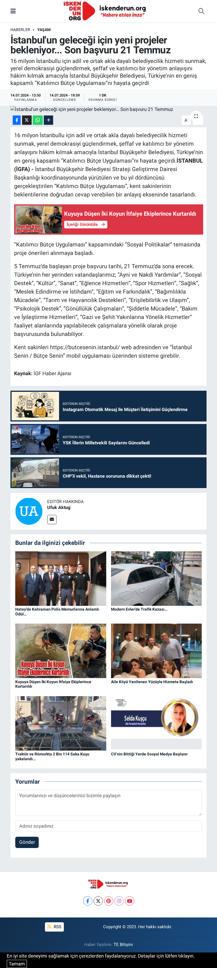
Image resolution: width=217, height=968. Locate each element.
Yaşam (44, 29)
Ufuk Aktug (58, 507)
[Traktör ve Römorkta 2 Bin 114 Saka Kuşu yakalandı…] (60, 723)
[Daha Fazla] (48, 120)
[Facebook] (87, 901)
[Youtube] (129, 901)
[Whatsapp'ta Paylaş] (38, 120)
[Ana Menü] (13, 11)
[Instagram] (119, 901)
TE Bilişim (123, 944)
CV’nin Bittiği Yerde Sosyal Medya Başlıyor (149, 754)
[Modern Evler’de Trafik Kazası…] (156, 578)
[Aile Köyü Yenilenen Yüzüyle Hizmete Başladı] (156, 650)
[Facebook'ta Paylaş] (17, 120)
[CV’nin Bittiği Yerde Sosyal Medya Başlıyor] (156, 723)
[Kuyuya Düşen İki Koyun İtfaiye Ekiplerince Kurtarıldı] (60, 650)
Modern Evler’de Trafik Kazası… (139, 609)
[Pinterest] (108, 901)
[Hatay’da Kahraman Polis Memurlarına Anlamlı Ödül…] (60, 578)
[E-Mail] (52, 519)
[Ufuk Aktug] (28, 511)
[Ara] (201, 11)
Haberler (20, 29)
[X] (98, 901)
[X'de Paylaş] (27, 120)
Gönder (27, 842)
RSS (57, 926)
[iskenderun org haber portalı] (106, 11)
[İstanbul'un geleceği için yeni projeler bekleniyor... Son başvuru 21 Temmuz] (108, 109)
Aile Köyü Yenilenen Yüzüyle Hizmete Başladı (152, 681)
